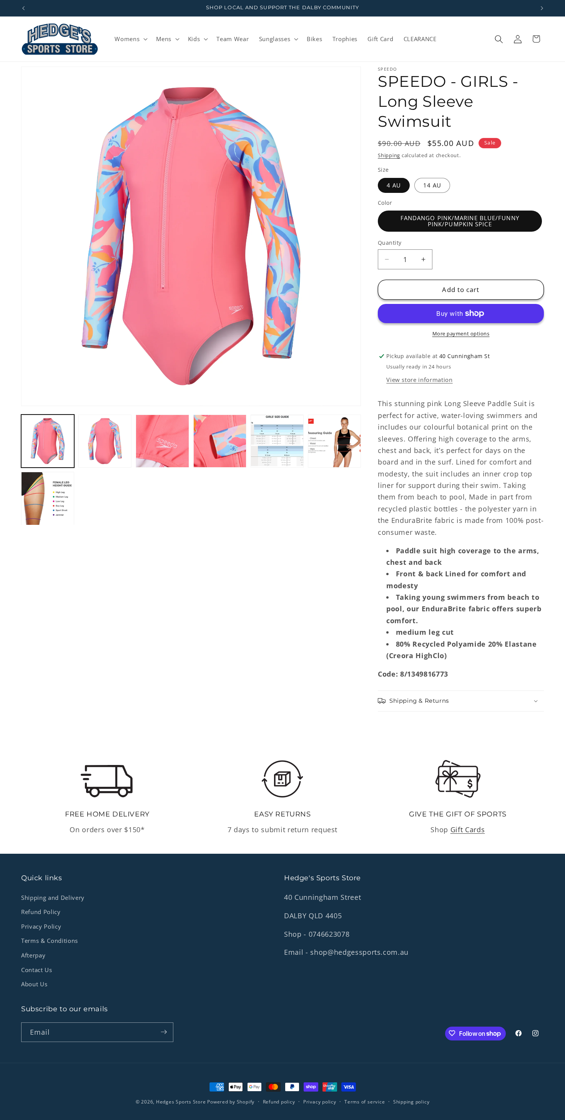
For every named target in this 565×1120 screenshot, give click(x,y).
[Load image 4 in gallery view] (219, 441)
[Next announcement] (541, 8)
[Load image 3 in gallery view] (162, 441)
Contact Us (36, 970)
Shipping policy (411, 1101)
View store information (419, 380)
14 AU (432, 185)
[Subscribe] (164, 1032)
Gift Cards (467, 829)
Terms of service (364, 1101)
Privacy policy (319, 1101)
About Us (34, 984)
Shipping (389, 155)
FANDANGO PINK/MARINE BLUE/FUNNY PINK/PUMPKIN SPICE (459, 221)
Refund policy (279, 1101)
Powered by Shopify (230, 1101)
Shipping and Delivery (53, 898)
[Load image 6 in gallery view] (334, 441)
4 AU (394, 185)
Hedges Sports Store (181, 1101)
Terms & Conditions (49, 941)
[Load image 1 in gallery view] (47, 441)
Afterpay (33, 955)
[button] (130, 39)
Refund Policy (41, 912)
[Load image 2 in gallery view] (104, 441)
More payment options (461, 333)
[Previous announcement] (23, 8)
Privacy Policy (41, 927)
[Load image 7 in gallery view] (47, 498)
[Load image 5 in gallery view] (277, 441)
